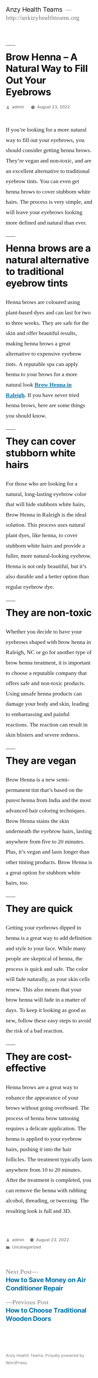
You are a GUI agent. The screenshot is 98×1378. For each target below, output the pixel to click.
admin (18, 106)
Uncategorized (26, 1247)
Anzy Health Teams (34, 9)
